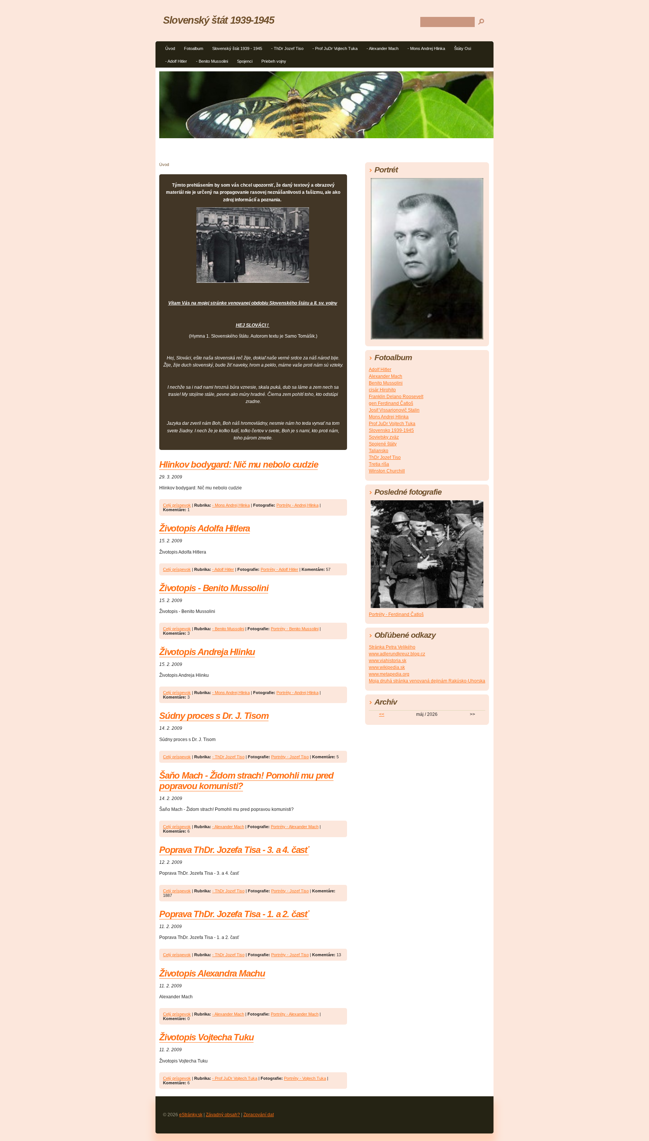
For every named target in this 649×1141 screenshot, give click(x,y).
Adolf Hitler (380, 369)
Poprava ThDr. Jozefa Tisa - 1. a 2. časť (234, 914)
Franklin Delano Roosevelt (396, 396)
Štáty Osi (462, 48)
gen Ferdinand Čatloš (391, 403)
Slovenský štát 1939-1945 (218, 20)
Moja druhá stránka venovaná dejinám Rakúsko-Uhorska (427, 681)
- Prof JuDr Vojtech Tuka (335, 48)
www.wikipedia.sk (387, 667)
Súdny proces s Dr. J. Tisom (214, 716)
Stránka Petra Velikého (392, 647)
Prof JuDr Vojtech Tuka (392, 423)
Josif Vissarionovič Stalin (394, 410)
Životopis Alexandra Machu (212, 973)
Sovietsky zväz (384, 437)
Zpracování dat (258, 1114)
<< (381, 714)
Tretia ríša (379, 464)
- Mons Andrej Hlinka (426, 48)
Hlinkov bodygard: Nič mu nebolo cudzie (238, 464)
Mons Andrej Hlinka (389, 417)
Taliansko (378, 450)
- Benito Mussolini (212, 61)
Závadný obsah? (223, 1114)
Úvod (170, 48)
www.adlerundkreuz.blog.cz (397, 654)
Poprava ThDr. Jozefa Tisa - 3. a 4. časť (234, 850)
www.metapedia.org (389, 674)
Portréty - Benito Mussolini (294, 628)
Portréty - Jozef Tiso (290, 757)
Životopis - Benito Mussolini (213, 588)
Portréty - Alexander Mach (294, 826)
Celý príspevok (177, 505)
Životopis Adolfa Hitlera (204, 528)
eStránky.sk (190, 1114)
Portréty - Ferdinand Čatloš (396, 614)
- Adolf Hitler (176, 61)
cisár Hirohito (382, 389)
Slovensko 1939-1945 (391, 430)
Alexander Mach (385, 376)
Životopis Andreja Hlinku (207, 652)
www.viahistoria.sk (387, 660)
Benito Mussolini (386, 383)
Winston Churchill (387, 471)
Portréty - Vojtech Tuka (305, 1078)
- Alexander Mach (382, 48)
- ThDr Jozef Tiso (287, 48)
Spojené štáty (383, 444)
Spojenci (244, 61)
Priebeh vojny (273, 61)
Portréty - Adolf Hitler (279, 569)
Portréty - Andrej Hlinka (297, 505)
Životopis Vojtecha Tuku (206, 1037)
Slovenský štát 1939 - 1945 (237, 48)
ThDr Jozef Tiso (385, 457)
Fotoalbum (193, 48)
